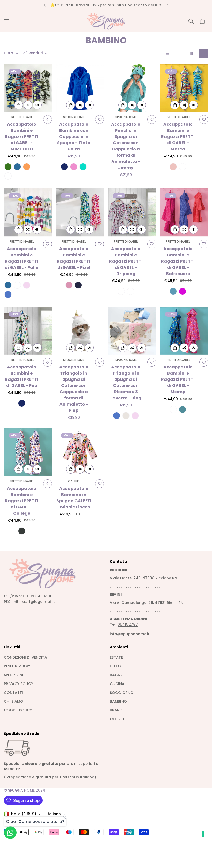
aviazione (8, 176)
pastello (17, 285)
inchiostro (21, 531)
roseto (121, 291)
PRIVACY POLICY (18, 683)
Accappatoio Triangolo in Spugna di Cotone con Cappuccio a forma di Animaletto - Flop (73, 388)
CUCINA (117, 683)
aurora (182, 166)
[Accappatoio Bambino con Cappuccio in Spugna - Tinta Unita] (80, 88)
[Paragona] (28, 105)
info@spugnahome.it (129, 633)
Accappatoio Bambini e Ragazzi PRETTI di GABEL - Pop (22, 376)
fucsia (73, 166)
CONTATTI (13, 692)
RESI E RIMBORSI (18, 666)
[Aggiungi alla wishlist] (47, 119)
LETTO (115, 666)
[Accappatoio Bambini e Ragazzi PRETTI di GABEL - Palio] (28, 212)
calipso (173, 409)
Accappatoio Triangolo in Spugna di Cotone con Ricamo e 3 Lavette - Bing (125, 382)
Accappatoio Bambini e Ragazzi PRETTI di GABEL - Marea (178, 136)
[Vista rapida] (37, 105)
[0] (202, 21)
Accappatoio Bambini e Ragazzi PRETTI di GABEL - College (22, 500)
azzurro (8, 294)
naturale (126, 415)
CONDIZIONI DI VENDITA (25, 657)
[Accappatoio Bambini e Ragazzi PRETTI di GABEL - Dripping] (132, 212)
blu (64, 166)
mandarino (26, 166)
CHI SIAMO (13, 701)
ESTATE (116, 657)
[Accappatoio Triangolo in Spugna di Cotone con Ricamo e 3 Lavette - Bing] (132, 331)
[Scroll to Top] (202, 815)
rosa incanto (173, 166)
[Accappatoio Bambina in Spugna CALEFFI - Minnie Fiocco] (80, 452)
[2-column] (179, 53)
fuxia (182, 291)
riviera (182, 409)
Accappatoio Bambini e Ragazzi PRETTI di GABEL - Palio (22, 258)
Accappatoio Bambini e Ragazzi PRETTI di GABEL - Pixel (73, 258)
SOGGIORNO (121, 692)
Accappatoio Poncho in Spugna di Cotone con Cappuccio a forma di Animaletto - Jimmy (125, 146)
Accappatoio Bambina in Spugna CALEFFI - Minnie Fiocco (73, 497)
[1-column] (167, 53)
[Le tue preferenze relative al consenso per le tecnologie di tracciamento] (203, 834)
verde (8, 166)
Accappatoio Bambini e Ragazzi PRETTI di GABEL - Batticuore (178, 261)
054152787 (128, 624)
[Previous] (44, 5)
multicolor (130, 291)
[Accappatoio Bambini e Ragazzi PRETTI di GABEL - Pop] (28, 331)
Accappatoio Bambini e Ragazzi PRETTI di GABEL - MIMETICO (22, 136)
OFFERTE (117, 719)
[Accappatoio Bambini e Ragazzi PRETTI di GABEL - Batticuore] (184, 212)
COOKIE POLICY (18, 710)
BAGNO (117, 675)
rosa (26, 285)
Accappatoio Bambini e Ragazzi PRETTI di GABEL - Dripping (126, 261)
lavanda (173, 291)
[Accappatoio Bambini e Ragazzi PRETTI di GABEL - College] (28, 452)
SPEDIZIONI (13, 675)
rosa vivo (69, 285)
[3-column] (191, 53)
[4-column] (203, 53)
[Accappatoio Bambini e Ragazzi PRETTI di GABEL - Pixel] (80, 212)
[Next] (167, 5)
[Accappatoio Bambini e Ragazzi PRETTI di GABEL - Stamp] (184, 331)
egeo (17, 166)
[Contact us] (10, 832)
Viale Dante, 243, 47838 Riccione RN (143, 578)
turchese (83, 166)
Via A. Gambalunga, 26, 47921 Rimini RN (146, 602)
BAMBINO (118, 701)
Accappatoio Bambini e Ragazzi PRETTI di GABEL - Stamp (178, 379)
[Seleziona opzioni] (18, 105)
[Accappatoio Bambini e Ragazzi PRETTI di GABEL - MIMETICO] (28, 88)
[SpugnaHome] (106, 21)
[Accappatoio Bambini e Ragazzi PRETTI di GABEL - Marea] (184, 88)
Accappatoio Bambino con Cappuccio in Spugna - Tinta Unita (73, 136)
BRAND (116, 710)
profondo (78, 285)
